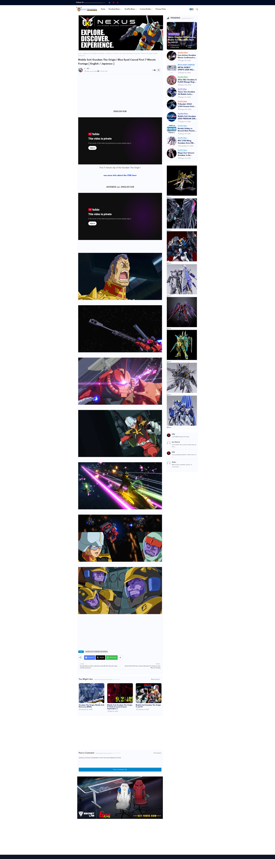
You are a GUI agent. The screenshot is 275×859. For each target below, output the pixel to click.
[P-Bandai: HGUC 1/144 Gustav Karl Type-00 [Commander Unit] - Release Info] (171, 104)
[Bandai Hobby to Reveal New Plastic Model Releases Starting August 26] (171, 129)
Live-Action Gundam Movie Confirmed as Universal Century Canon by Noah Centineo (187, 56)
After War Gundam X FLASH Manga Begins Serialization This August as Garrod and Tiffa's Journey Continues (187, 81)
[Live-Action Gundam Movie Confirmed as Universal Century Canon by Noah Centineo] (171, 56)
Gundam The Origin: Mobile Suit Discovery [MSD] (91, 706)
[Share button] (120, 657)
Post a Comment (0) (120, 769)
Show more (154, 679)
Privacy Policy (161, 9)
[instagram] (117, 2)
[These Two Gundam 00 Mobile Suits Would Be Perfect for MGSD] (171, 92)
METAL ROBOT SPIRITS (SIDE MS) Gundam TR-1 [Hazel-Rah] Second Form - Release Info (187, 69)
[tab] (103, 9)
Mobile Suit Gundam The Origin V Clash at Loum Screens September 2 (119, 707)
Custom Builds (145, 9)
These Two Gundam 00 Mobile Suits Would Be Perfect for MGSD (187, 93)
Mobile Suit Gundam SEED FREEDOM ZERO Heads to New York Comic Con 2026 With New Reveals (187, 117)
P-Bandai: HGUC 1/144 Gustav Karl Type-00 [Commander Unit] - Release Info (187, 105)
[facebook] (109, 2)
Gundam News (114, 9)
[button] (191, 9)
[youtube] (113, 2)
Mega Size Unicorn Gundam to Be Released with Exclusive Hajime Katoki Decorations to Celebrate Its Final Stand (187, 154)
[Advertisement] (120, 91)
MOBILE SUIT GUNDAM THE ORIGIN (94, 53)
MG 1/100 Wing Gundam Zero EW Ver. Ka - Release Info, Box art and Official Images (185, 142)
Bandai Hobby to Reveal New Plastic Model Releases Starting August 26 (186, 130)
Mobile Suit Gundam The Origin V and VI (148, 706)
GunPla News (130, 9)
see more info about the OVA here (120, 175)
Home (103, 9)
